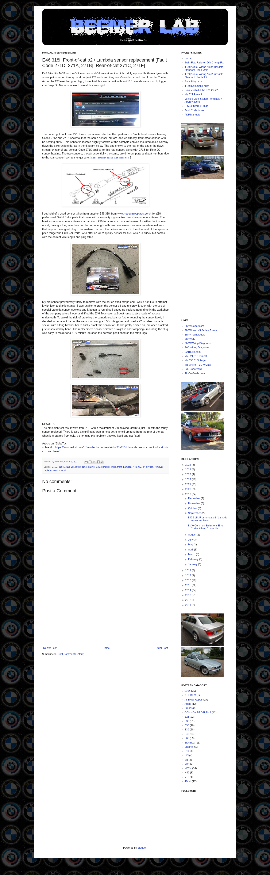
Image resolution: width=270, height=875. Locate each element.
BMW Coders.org (194, 326)
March (192, 554)
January (193, 564)
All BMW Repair (194, 699)
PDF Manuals (192, 114)
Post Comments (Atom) (71, 654)
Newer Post (50, 648)
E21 (187, 716)
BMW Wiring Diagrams (198, 343)
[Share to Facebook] (98, 462)
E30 (187, 721)
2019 (188, 494)
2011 (188, 605)
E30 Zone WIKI (193, 369)
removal (159, 467)
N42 (135, 467)
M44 (187, 763)
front (119, 467)
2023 (188, 474)
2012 (188, 600)
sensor (56, 470)
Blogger (142, 847)
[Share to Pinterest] (102, 462)
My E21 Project (193, 94)
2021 (188, 484)
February (193, 559)
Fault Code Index (194, 110)
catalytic (90, 467)
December (194, 498)
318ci (61, 467)
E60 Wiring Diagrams (197, 347)
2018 (188, 570)
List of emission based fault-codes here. (110, 158)
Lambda (127, 467)
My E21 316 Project (196, 356)
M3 (186, 759)
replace (47, 470)
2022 (188, 479)
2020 (188, 489)
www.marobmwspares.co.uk (134, 213)
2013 (188, 595)
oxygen (149, 467)
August (192, 534)
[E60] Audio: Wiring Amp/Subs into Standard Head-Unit (204, 68)
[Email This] (86, 462)
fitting (113, 467)
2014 (188, 590)
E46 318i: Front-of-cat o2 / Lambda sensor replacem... (207, 519)
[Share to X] (94, 462)
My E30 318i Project (196, 360)
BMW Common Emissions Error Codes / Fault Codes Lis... (206, 527)
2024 (188, 469)
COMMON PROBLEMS (198, 712)
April (191, 549)
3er (72, 467)
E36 (187, 725)
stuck (64, 470)
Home (106, 648)
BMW (78, 467)
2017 (188, 575)
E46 (98, 467)
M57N (188, 768)
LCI (187, 755)
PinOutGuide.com (195, 373)
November (194, 503)
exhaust (105, 467)
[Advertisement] (105, 615)
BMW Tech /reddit (195, 334)
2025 (188, 464)
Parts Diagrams (193, 81)
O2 (139, 467)
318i (67, 467)
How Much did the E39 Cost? (201, 90)
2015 (188, 585)
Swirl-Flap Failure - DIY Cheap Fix (204, 62)
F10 (187, 751)
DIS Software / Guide (196, 106)
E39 (187, 729)
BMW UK (190, 338)
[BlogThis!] (90, 462)
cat (83, 467)
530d (187, 691)
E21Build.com (193, 351)
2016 (188, 580)
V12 (187, 777)
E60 (187, 738)
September (194, 513)
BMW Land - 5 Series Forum (201, 330)
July (190, 539)
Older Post (162, 648)
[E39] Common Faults (197, 86)
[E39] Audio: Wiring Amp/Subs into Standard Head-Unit (204, 76)
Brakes (189, 708)
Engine (189, 746)
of (143, 467)
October (193, 508)
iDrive (188, 781)
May (191, 544)
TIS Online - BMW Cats (198, 364)
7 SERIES (190, 695)
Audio (188, 703)
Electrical (190, 742)
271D (54, 467)
